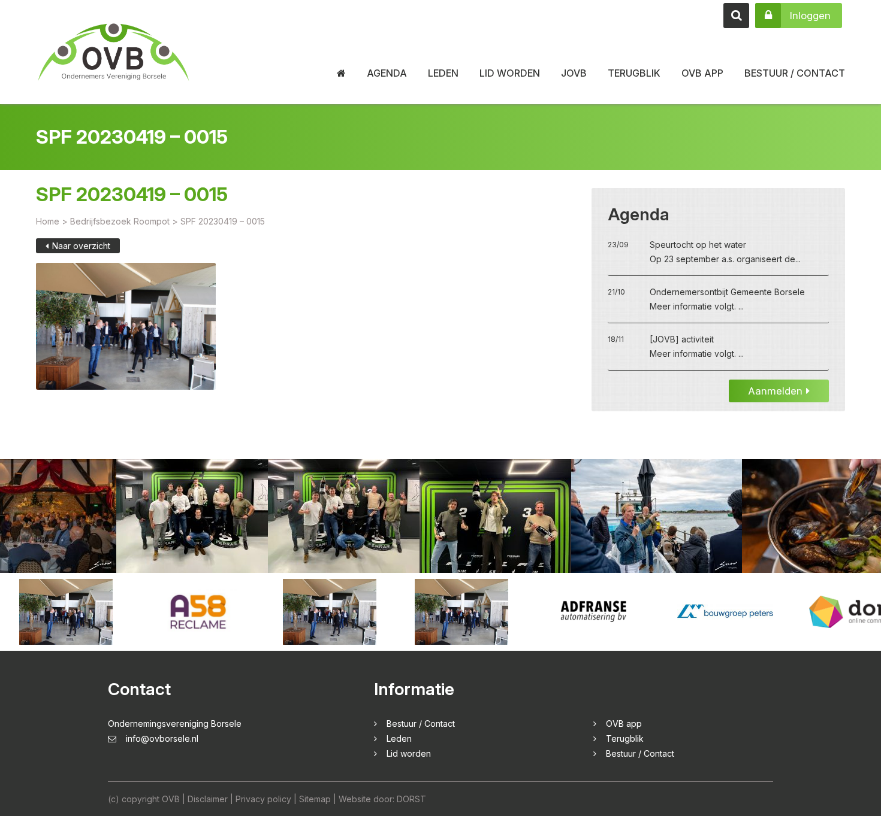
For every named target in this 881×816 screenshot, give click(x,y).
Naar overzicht (81, 246)
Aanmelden (775, 391)
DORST (411, 799)
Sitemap (315, 799)
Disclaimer (208, 799)
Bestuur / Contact (794, 73)
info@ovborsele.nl (162, 738)
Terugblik (634, 73)
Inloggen (810, 16)
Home (47, 221)
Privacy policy (263, 799)
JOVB (574, 73)
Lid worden (509, 73)
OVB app (702, 73)
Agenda (387, 73)
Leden (443, 73)
